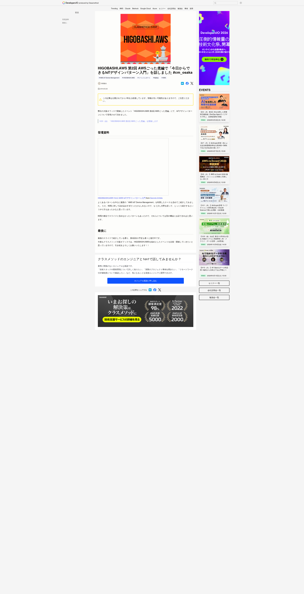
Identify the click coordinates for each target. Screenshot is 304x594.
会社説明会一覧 (214, 290)
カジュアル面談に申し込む (145, 280)
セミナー (162, 8)
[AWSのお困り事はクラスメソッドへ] (145, 311)
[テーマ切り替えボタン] (240, 2)
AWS (121, 8)
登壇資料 (65, 19)
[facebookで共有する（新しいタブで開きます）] (187, 83)
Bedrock (135, 8)
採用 (191, 8)
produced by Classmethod (89, 3)
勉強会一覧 (214, 297)
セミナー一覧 (214, 283)
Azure (155, 8)
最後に (64, 22)
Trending (114, 8)
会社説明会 (171, 8)
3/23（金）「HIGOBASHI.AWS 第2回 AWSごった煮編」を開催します (129, 121)
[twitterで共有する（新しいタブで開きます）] (191, 83)
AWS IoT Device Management (109, 78)
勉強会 (180, 8)
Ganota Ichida (156, 198)
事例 (186, 8)
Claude (127, 8)
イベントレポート (144, 78)
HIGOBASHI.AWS (129, 78)
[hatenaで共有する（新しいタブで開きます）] (182, 83)
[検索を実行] (215, 3)
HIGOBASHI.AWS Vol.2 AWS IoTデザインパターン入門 (121, 198)
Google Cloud (145, 8)
